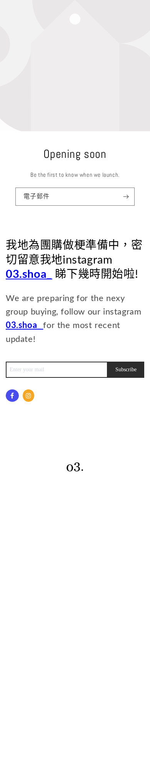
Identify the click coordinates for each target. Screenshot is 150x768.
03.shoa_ (29, 274)
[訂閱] (125, 197)
